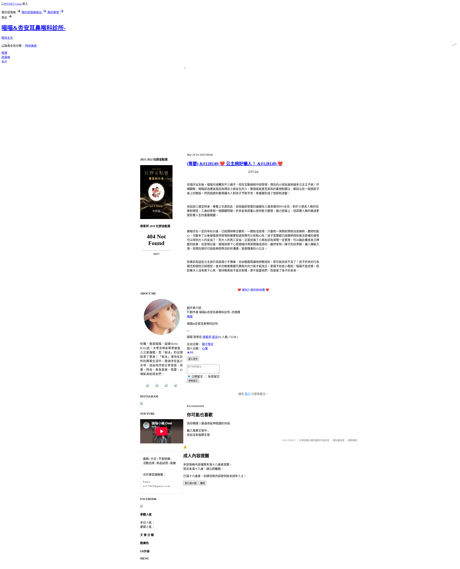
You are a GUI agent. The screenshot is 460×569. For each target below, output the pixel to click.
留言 (215, 336)
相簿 (4, 52)
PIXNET (292, 440)
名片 (4, 61)
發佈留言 (193, 380)
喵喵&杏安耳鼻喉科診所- (33, 28)
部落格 (5, 57)
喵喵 (190, 316)
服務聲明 (352, 440)
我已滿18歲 (191, 483)
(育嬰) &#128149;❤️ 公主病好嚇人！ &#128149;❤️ (235, 163)
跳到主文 (7, 37)
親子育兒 (207, 344)
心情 (205, 348)
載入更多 (193, 359)
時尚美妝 (31, 45)
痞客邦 (207, 336)
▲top (190, 351)
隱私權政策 (338, 440)
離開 (202, 483)
